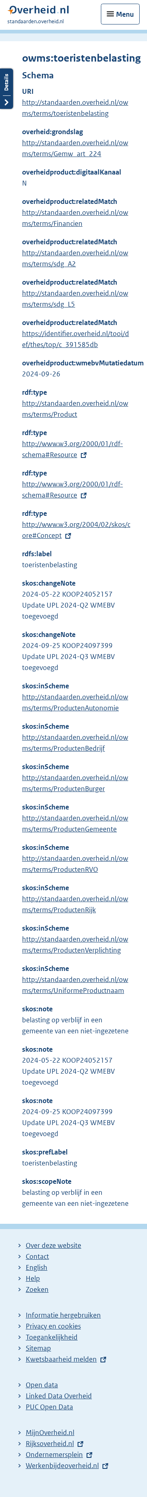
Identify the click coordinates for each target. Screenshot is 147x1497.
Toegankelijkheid (52, 1337)
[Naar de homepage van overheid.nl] (38, 12)
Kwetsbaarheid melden (61, 1359)
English (36, 1267)
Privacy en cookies (53, 1326)
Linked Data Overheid (59, 1395)
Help (33, 1278)
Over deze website (53, 1245)
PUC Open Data (49, 1406)
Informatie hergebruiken (63, 1315)
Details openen (6, 89)
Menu (125, 14)
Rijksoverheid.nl (50, 1443)
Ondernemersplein (54, 1454)
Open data (42, 1384)
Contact (37, 1256)
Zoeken (37, 1289)
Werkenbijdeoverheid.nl (62, 1465)
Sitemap (38, 1348)
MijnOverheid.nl (50, 1432)
